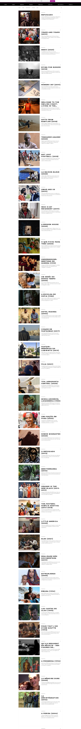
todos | (19, 7)
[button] (61, 7)
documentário (28, 7)
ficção (23, 7)
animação (33, 7)
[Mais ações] (60, 12)
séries (37, 7)
